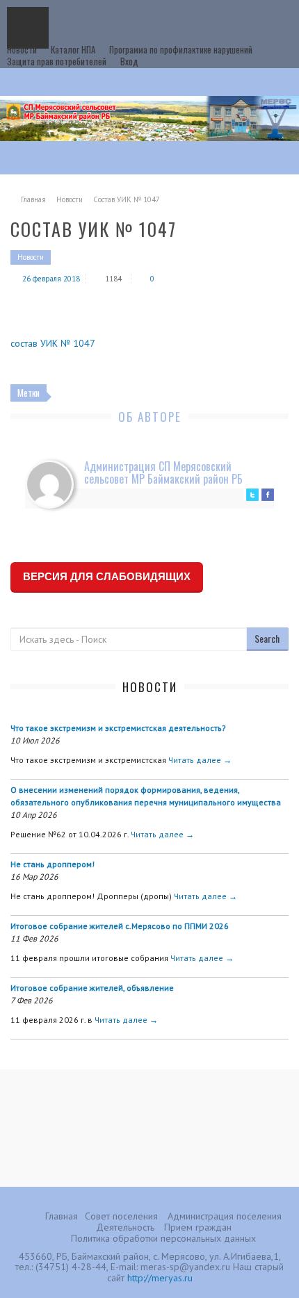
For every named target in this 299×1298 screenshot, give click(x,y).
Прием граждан (198, 1227)
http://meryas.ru (160, 1278)
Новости (22, 49)
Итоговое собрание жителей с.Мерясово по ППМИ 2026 (119, 926)
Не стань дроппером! (52, 864)
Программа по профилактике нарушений (180, 49)
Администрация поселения (225, 1216)
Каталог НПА (73, 49)
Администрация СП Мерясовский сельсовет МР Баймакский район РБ (163, 472)
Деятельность (125, 1227)
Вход (129, 61)
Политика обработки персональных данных (163, 1238)
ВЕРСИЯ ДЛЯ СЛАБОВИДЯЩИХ (107, 576)
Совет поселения (121, 1216)
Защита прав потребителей (56, 61)
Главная (33, 199)
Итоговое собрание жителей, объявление (92, 988)
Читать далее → (200, 760)
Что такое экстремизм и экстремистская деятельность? (118, 728)
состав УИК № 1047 (52, 343)
